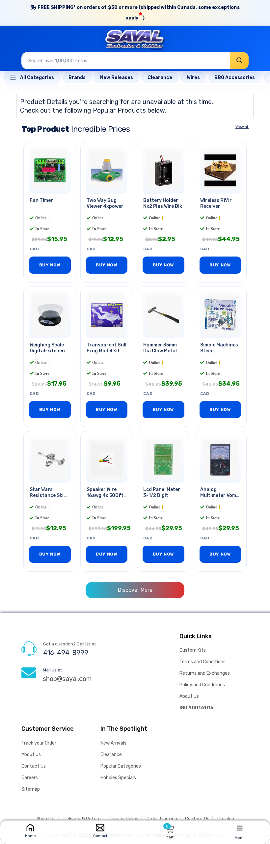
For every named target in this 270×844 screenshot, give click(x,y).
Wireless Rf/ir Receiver (216, 203)
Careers (29, 777)
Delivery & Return (82, 819)
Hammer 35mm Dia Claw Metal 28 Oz (160, 351)
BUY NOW (50, 264)
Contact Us (33, 766)
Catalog (225, 819)
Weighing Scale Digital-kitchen (47, 348)
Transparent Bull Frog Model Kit (106, 348)
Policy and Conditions (202, 685)
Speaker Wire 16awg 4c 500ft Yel (105, 496)
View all (242, 126)
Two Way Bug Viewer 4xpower (105, 203)
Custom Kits (192, 650)
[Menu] (240, 827)
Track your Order (38, 743)
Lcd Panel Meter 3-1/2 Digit (161, 493)
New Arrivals (113, 743)
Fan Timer (41, 200)
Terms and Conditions (202, 662)
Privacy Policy (124, 819)
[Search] (239, 60)
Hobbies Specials (118, 777)
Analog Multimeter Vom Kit (218, 496)
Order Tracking (162, 819)
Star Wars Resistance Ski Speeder (47, 496)
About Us (189, 696)
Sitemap (30, 789)
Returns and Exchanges (204, 673)
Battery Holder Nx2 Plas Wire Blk (162, 203)
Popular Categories (120, 766)
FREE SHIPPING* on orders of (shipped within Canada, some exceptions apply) (137, 13)
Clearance (111, 754)
